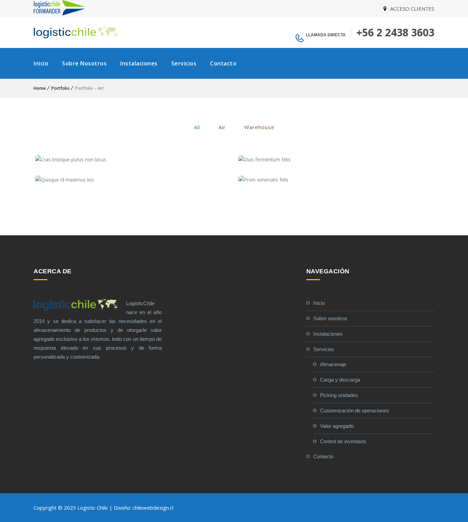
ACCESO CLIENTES (412, 8)
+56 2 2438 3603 (395, 32)
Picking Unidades (339, 395)
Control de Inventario (343, 441)
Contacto (223, 63)
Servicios (184, 63)
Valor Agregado (337, 426)
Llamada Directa (326, 35)
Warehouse (259, 127)
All (197, 127)
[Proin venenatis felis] (335, 179)
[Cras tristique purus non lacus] (131, 159)
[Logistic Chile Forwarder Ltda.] (59, 13)
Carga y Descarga (340, 380)
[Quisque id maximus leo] (131, 179)
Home (40, 88)
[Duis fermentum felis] (335, 159)
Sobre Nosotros (84, 63)
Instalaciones (139, 63)
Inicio (41, 63)
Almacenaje (333, 364)
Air (222, 127)
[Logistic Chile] (76, 32)
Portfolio (60, 88)
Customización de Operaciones (354, 410)
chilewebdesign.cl (153, 507)
